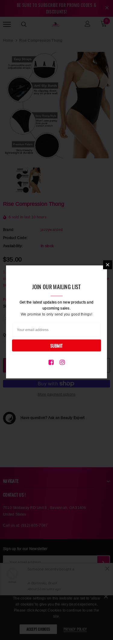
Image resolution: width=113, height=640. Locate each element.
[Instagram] (62, 362)
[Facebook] (51, 362)
